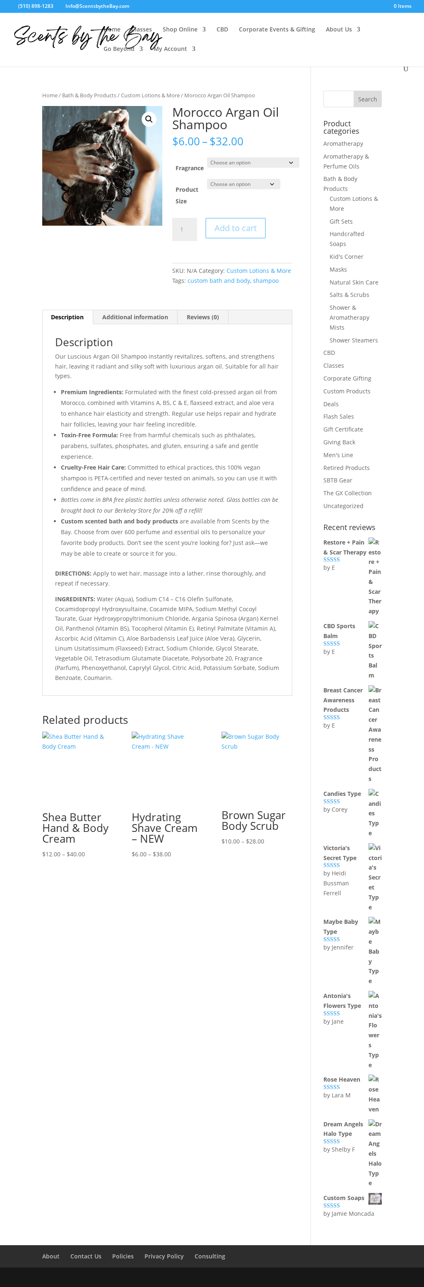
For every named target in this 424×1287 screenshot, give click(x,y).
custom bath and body (219, 280)
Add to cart (235, 228)
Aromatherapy (343, 143)
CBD (222, 30)
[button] (149, 119)
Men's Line (338, 455)
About (51, 1256)
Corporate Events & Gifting (277, 30)
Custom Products (347, 391)
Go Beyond (119, 49)
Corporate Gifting (347, 378)
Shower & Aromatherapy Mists (349, 317)
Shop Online (180, 30)
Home (112, 30)
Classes (141, 30)
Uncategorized (343, 506)
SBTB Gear (337, 480)
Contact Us (85, 1256)
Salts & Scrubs (349, 295)
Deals (331, 404)
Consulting (210, 1256)
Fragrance (190, 168)
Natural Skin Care (354, 282)
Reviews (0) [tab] (203, 317)
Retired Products (346, 468)
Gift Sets (341, 221)
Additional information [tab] (135, 317)
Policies (123, 1256)
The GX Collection (347, 493)
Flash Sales (338, 416)
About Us (339, 30)
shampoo (266, 280)
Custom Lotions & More (150, 95)
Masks (338, 269)
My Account (170, 49)
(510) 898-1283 (35, 6)
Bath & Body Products (89, 95)
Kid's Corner (347, 256)
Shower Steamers (354, 340)
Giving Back (339, 442)
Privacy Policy (164, 1256)
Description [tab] (67, 317)
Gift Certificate (343, 429)
